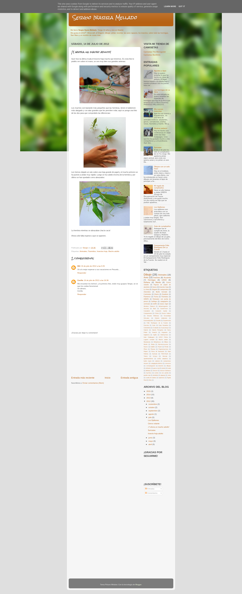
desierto (160, 366)
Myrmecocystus (163, 344)
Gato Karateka (163, 325)
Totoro (146, 356)
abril (150, 444)
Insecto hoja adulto (155, 433)
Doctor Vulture (166, 313)
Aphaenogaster (163, 306)
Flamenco (147, 297)
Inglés (155, 335)
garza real (156, 368)
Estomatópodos (148, 320)
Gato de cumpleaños (162, 226)
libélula (148, 370)
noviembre (152, 404)
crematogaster (150, 366)
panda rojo (147, 375)
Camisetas (147, 294)
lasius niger (164, 304)
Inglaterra (146, 335)
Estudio (158, 320)
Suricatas (157, 147)
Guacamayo (165, 327)
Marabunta (147, 342)
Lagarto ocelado (149, 339)
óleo (150, 380)
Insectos (156, 278)
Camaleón (147, 311)
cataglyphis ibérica (156, 363)
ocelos (157, 373)
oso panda (165, 373)
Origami (154, 289)
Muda (153, 344)
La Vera (146, 289)
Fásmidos (92, 251)
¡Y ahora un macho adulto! (158, 427)
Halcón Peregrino (157, 330)
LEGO (164, 280)
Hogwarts (165, 332)
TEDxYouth (164, 354)
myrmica (148, 373)
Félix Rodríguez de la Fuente (157, 323)
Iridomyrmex (164, 335)
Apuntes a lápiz (160, 71)
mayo (150, 441)
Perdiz (166, 346)
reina (169, 375)
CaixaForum (164, 308)
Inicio (107, 377)
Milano (166, 342)
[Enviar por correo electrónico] (102, 248)
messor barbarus (165, 370)
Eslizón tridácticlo (161, 318)
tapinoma (161, 377)
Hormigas (152, 280)
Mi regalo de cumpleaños (159, 187)
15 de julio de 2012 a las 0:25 (93, 266)
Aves (146, 277)
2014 (148, 395)
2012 (148, 401)
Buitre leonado (161, 292)
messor (155, 370)
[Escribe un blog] (104, 248)
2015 (148, 391)
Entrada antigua (129, 377)
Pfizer (145, 349)
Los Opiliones (159, 207)
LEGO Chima (163, 337)
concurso (168, 363)
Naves (146, 346)
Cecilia (80, 280)
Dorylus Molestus (153, 315)
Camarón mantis (161, 311)
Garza (154, 287)
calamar (157, 361)
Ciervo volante (153, 424)
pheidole (155, 375)
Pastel (160, 346)
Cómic (157, 313)
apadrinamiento (148, 358)
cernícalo (147, 304)
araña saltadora (162, 358)
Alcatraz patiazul (160, 128)
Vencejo (164, 356)
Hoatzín (154, 332)
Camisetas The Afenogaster (155, 52)
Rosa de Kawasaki (157, 351)
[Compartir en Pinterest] (112, 248)
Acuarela (167, 278)
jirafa (163, 368)
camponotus (164, 289)
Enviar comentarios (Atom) (93, 383)
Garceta (146, 325)
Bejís (154, 308)
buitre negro (148, 361)
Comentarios (152, 493)
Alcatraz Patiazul (149, 306)
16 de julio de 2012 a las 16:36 (96, 280)
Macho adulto (113, 251)
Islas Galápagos (149, 337)
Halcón (146, 330)
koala (169, 368)
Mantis (158, 282)
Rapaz (146, 351)
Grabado (155, 327)
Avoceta (146, 308)
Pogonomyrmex (163, 349)
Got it (182, 6)
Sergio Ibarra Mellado (104, 17)
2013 (148, 398)
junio (150, 438)
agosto (151, 414)
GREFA (146, 299)
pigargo (163, 375)
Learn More (170, 6)
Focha (156, 297)
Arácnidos (147, 292)
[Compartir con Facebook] (109, 248)
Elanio (156, 294)
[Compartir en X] (107, 248)
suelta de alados (151, 377)
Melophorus (157, 342)
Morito (145, 344)
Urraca (155, 356)
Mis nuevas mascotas (158, 110)
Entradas (150, 489)
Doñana (147, 282)
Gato (153, 325)
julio (150, 417)
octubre (151, 407)
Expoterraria (167, 320)
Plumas (153, 349)
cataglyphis (164, 301)
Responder (81, 273)
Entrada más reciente (82, 377)
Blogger (138, 585)
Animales (83, 251)
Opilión (153, 346)
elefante (148, 368)
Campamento (148, 313)
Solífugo (154, 301)
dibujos (169, 366)
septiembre (153, 411)
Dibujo (148, 274)
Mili (78, 266)
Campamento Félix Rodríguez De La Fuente (161, 247)
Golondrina (147, 327)
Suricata (154, 354)
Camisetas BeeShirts (152, 55)
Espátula (165, 294)
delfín (155, 304)
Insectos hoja (102, 251)
